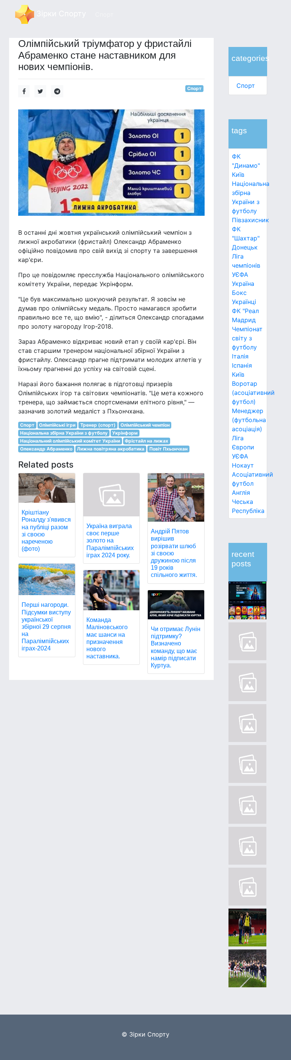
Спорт (245, 85)
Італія (240, 356)
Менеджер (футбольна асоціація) (249, 420)
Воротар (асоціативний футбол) (253, 392)
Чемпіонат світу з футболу (247, 338)
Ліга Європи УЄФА (243, 447)
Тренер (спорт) (98, 425)
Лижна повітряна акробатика (110, 449)
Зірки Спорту (60, 13)
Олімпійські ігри (57, 425)
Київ (238, 374)
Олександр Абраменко (46, 449)
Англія (241, 492)
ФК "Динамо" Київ (246, 165)
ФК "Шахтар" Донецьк (246, 238)
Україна (243, 283)
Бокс (239, 292)
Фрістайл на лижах (146, 441)
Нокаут (243, 465)
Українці (244, 302)
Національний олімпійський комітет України (70, 441)
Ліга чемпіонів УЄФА (246, 265)
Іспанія (242, 365)
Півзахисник (250, 220)
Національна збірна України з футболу (64, 433)
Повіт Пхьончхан (168, 449)
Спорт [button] (104, 14)
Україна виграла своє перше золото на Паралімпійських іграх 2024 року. (110, 540)
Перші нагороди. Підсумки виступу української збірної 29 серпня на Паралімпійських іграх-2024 (46, 627)
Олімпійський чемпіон (145, 425)
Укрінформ (125, 433)
